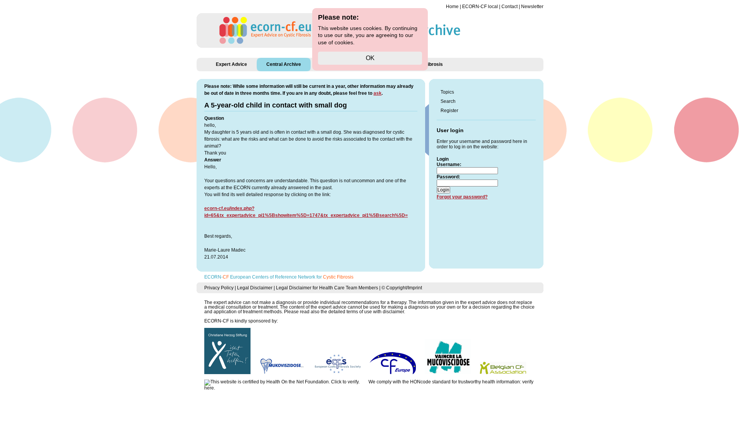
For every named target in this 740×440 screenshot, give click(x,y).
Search (448, 101)
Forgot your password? (462, 197)
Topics (447, 92)
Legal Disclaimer (254, 288)
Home (452, 6)
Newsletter (532, 6)
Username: (449, 164)
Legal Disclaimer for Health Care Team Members (327, 288)
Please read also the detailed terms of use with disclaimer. (344, 311)
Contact (509, 6)
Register (449, 110)
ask (377, 93)
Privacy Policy (219, 288)
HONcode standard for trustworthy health (452, 382)
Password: (448, 177)
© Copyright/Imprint (402, 288)
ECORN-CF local (480, 6)
